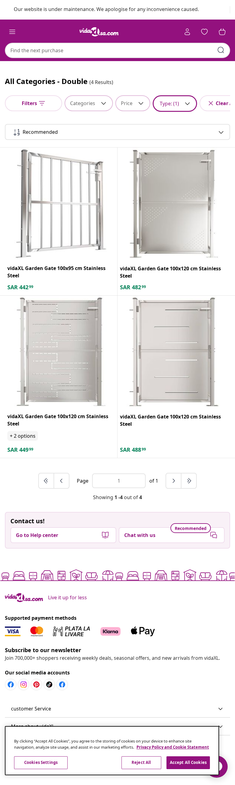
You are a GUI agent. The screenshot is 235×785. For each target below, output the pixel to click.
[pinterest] (36, 684)
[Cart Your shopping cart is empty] (222, 32)
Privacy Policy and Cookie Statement (172, 747)
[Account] (187, 32)
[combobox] (117, 50)
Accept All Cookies (188, 762)
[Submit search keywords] (221, 50)
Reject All (141, 762)
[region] (112, 750)
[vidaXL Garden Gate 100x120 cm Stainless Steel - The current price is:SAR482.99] (174, 204)
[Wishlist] (204, 32)
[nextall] (188, 480)
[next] (173, 480)
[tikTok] (49, 684)
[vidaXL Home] (99, 31)
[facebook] (11, 684)
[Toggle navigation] (12, 31)
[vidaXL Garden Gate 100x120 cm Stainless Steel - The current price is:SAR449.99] (61, 352)
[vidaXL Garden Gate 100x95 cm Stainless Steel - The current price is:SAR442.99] (61, 204)
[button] (117, 709)
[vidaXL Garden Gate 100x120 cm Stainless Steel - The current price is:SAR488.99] (174, 352)
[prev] (61, 480)
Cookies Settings (41, 762)
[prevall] (46, 480)
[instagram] (24, 684)
